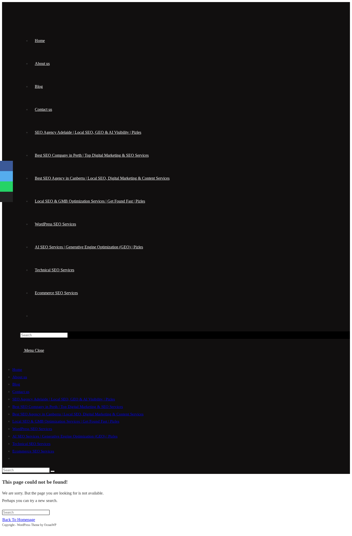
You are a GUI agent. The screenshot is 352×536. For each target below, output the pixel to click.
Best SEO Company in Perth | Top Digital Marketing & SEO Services (67, 407)
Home (17, 369)
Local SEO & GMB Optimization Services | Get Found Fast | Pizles (65, 421)
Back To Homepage (18, 519)
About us (19, 377)
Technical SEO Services (31, 444)
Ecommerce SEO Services (33, 451)
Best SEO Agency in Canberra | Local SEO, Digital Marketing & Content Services (78, 414)
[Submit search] (52, 471)
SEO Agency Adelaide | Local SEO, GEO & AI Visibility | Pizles (63, 399)
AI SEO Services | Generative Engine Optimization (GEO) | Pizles (65, 436)
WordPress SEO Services (32, 429)
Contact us (20, 392)
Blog (16, 384)
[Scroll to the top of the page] (3, 530)
